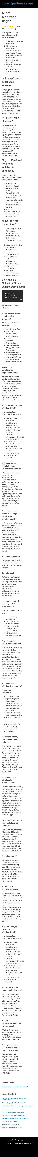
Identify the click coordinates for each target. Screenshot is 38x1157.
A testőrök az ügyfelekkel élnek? (12, 1127)
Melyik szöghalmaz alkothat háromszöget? (15, 1086)
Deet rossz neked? (8, 1109)
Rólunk (9, 1143)
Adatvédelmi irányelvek (23, 1143)
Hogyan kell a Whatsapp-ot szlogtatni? (14, 1115)
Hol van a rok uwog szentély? (11, 1124)
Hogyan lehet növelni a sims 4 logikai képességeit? (17, 1106)
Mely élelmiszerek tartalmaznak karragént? (15, 1118)
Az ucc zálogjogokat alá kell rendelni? (13, 1103)
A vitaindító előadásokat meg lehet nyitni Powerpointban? (14, 1098)
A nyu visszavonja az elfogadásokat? (13, 1112)
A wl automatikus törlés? (9, 1121)
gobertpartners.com (17, 3)
